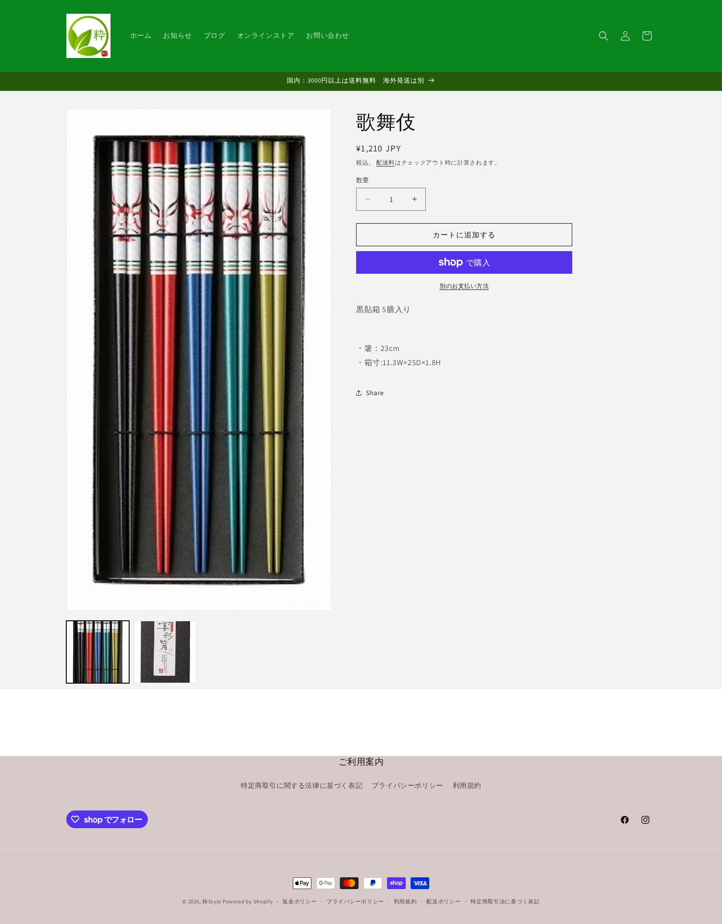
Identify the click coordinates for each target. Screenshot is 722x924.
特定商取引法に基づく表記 (505, 901)
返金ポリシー (299, 901)
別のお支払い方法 (464, 285)
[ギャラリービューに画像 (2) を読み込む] (165, 652)
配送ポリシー (443, 901)
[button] (603, 36)
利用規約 (467, 785)
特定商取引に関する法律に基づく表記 (301, 785)
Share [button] (375, 392)
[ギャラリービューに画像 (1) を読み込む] (97, 652)
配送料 (385, 162)
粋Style (211, 901)
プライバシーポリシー (408, 785)
